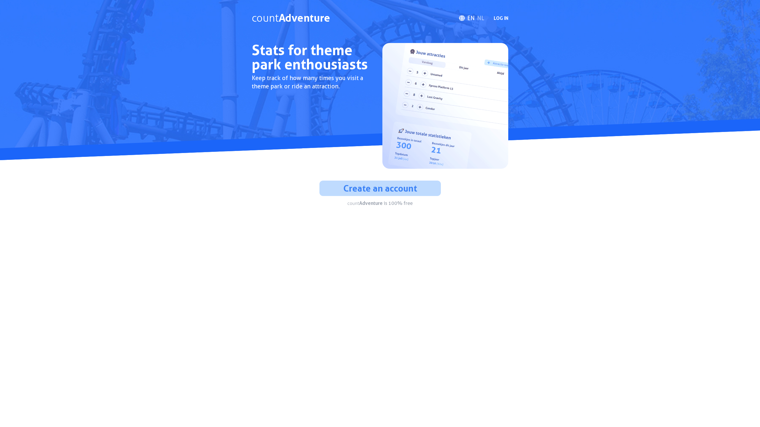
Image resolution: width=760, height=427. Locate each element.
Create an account (380, 188)
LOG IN (501, 18)
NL (480, 18)
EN (471, 18)
